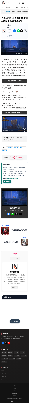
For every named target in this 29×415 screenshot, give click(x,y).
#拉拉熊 (16, 147)
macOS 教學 (5, 358)
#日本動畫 (9, 147)
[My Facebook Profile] (2, 343)
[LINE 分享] (18, 30)
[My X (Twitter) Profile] (5, 343)
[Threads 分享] (21, 30)
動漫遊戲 (8, 11)
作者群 (14, 388)
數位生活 (10, 355)
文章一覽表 (14, 258)
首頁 (4, 11)
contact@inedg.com (12, 178)
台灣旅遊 (4, 355)
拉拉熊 (8, 62)
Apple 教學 (16, 355)
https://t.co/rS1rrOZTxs (8, 105)
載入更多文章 (14, 321)
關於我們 (14, 385)
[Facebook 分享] (14, 30)
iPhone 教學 (24, 355)
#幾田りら (23, 147)
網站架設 (4, 361)
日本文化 (16, 352)
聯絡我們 (15, 287)
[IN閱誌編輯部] (4, 31)
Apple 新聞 (12, 358)
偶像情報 (10, 352)
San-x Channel (24, 53)
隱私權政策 (14, 393)
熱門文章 (3, 376)
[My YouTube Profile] (8, 343)
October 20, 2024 (21, 107)
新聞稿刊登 (7, 181)
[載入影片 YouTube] (24, 130)
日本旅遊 (22, 352)
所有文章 (3, 373)
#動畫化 (4, 150)
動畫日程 (3, 379)
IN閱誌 (11, 401)
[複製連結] (25, 30)
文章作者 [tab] (15, 254)
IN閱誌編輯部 (9, 26)
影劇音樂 (19, 358)
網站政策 (14, 395)
